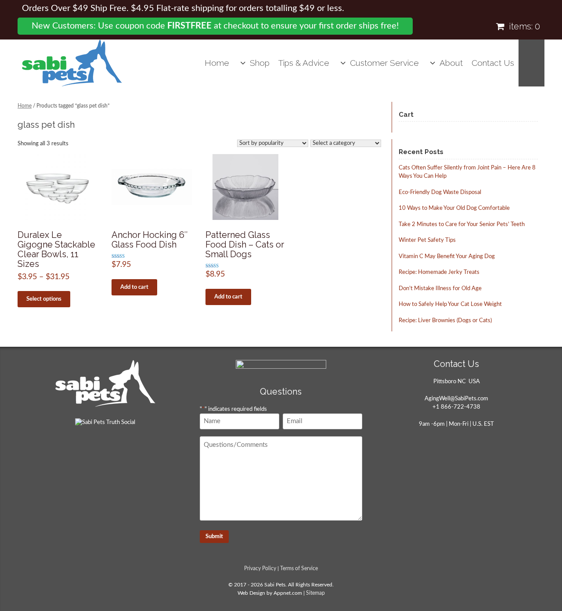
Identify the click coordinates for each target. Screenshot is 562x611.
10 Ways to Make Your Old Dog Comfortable (454, 208)
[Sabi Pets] (72, 63)
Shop (260, 63)
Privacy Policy (260, 568)
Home (217, 63)
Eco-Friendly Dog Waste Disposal (440, 192)
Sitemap (315, 593)
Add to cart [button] (134, 287)
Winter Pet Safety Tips (427, 240)
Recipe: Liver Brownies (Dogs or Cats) (445, 320)
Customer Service (384, 63)
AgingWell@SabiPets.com (456, 399)
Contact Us (493, 63)
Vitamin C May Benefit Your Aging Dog (447, 256)
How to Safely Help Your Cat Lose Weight (450, 304)
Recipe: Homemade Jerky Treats (439, 272)
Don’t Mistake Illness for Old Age (440, 288)
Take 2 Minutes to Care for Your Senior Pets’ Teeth (462, 224)
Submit (214, 536)
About (451, 63)
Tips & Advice (303, 63)
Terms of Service (299, 568)
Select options (43, 299)
